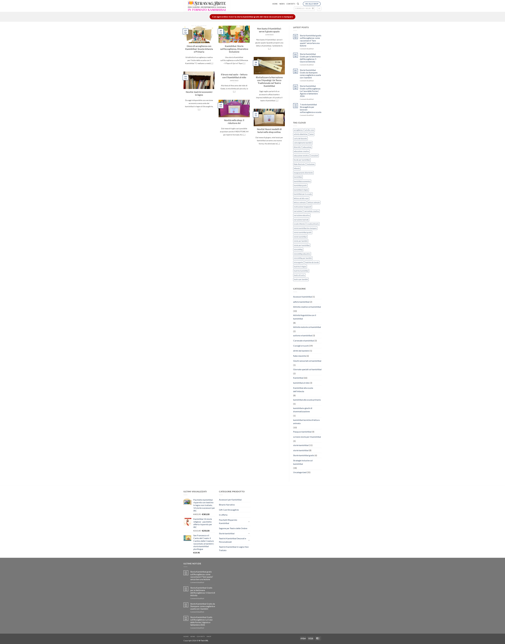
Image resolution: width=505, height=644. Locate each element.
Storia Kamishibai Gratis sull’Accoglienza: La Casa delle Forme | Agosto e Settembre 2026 (310, 91)
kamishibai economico (302, 181)
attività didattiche (300, 134)
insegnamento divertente (303, 173)
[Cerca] (298, 3)
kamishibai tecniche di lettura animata (306, 422)
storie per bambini (300, 241)
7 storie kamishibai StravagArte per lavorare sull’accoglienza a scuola (310, 108)
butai (312, 134)
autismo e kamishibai (302, 335)
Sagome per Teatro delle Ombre (233, 528)
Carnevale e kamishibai (303, 340)
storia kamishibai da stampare (305, 228)
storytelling (298, 249)
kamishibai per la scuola (303, 194)
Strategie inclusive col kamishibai (303, 462)
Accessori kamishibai (302, 296)
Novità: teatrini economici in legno (199, 93)
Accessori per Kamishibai (230, 499)
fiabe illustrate (299, 164)
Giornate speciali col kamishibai (307, 369)
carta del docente (300, 139)
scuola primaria (313, 224)
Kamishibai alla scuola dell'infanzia (303, 390)
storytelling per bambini (303, 258)
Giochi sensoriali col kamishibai (307, 361)
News (282, 4)
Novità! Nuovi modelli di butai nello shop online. (269, 130)
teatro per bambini (301, 279)
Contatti (290, 4)
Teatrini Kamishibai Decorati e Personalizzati (232, 540)
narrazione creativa (311, 211)
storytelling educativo (302, 254)
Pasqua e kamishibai (302, 431)
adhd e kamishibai (301, 302)
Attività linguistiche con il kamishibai (304, 317)
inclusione (310, 164)
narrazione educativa (302, 215)
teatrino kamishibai (301, 271)
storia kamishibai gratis (302, 232)
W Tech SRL (203, 640)
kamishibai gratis (300, 185)
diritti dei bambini (301, 350)
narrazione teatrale (301, 220)
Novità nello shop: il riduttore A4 (234, 121)
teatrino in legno (300, 267)
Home (275, 4)
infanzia (297, 168)
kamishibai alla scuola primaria (307, 399)
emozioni (314, 156)
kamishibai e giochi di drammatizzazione (302, 410)
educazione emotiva (301, 156)
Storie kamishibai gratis (303, 455)
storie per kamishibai (302, 245)
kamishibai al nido (301, 382)
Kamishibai (298, 377)
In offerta (223, 514)
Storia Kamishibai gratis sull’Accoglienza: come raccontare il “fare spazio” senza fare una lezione (310, 40)
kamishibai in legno (301, 190)
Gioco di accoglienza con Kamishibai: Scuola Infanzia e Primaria (199, 49)
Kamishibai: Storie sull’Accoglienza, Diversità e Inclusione (234, 49)
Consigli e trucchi (301, 345)
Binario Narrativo (227, 504)
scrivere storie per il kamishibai (307, 437)
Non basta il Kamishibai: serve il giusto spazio (269, 30)
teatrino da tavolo (312, 262)
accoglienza (298, 130)
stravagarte (298, 262)
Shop (209, 636)
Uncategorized (299, 472)
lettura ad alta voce (301, 198)
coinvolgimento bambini (303, 143)
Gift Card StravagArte (229, 509)
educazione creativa (301, 151)
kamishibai (298, 177)
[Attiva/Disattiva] (249, 521)
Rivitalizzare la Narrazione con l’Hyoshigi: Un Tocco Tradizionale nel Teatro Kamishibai (269, 81)
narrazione (298, 211)
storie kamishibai (300, 237)
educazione (307, 147)
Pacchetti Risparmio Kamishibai (228, 522)
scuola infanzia (299, 224)
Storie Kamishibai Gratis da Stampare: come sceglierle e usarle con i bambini (310, 74)
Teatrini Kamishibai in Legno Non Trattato (234, 548)
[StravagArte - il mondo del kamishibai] (219, 6)
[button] (304, 8)
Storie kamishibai (226, 533)
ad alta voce (309, 130)
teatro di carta (299, 275)
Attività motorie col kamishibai (307, 327)
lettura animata (300, 203)
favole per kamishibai (302, 160)
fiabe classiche (299, 356)
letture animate (314, 203)
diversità (297, 147)
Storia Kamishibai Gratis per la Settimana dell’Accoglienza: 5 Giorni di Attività (310, 58)
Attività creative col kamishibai (307, 307)
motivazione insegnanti (302, 207)
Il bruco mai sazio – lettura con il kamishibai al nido (234, 76)
